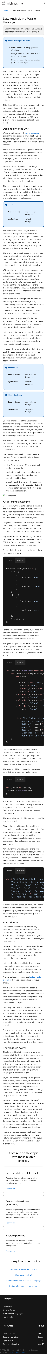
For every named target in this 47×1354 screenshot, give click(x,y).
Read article (10, 1188)
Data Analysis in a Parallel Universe (26, 10)
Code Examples (9, 1333)
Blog (39, 1333)
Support (41, 1337)
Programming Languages (13, 1313)
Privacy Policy (14, 1353)
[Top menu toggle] (44, 3)
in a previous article (32, 133)
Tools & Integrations (10, 1337)
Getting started (9, 1310)
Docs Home (7, 1306)
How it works (8, 1317)
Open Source (8, 1340)
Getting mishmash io (11, 1344)
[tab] (9, 560)
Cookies (24, 1353)
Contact (41, 1340)
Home (5, 10)
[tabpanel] (23, 595)
